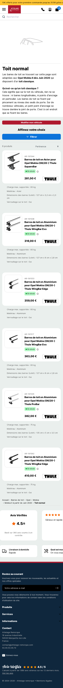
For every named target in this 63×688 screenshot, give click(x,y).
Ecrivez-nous (12, 655)
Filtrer (33, 136)
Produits (7, 607)
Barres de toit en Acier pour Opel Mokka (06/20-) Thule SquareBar (40, 163)
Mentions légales (44, 681)
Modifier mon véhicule (31, 122)
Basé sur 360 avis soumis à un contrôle (18, 534)
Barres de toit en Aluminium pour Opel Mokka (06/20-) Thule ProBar (40, 401)
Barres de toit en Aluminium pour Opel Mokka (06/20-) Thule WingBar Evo (40, 225)
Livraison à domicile (19, 549)
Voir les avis (7, 673)
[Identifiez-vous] (50, 9)
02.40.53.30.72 (9, 648)
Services (7, 614)
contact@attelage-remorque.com (17, 645)
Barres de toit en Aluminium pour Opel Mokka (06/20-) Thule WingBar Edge (40, 285)
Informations (9, 621)
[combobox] (31, 17)
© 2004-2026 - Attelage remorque (18, 681)
